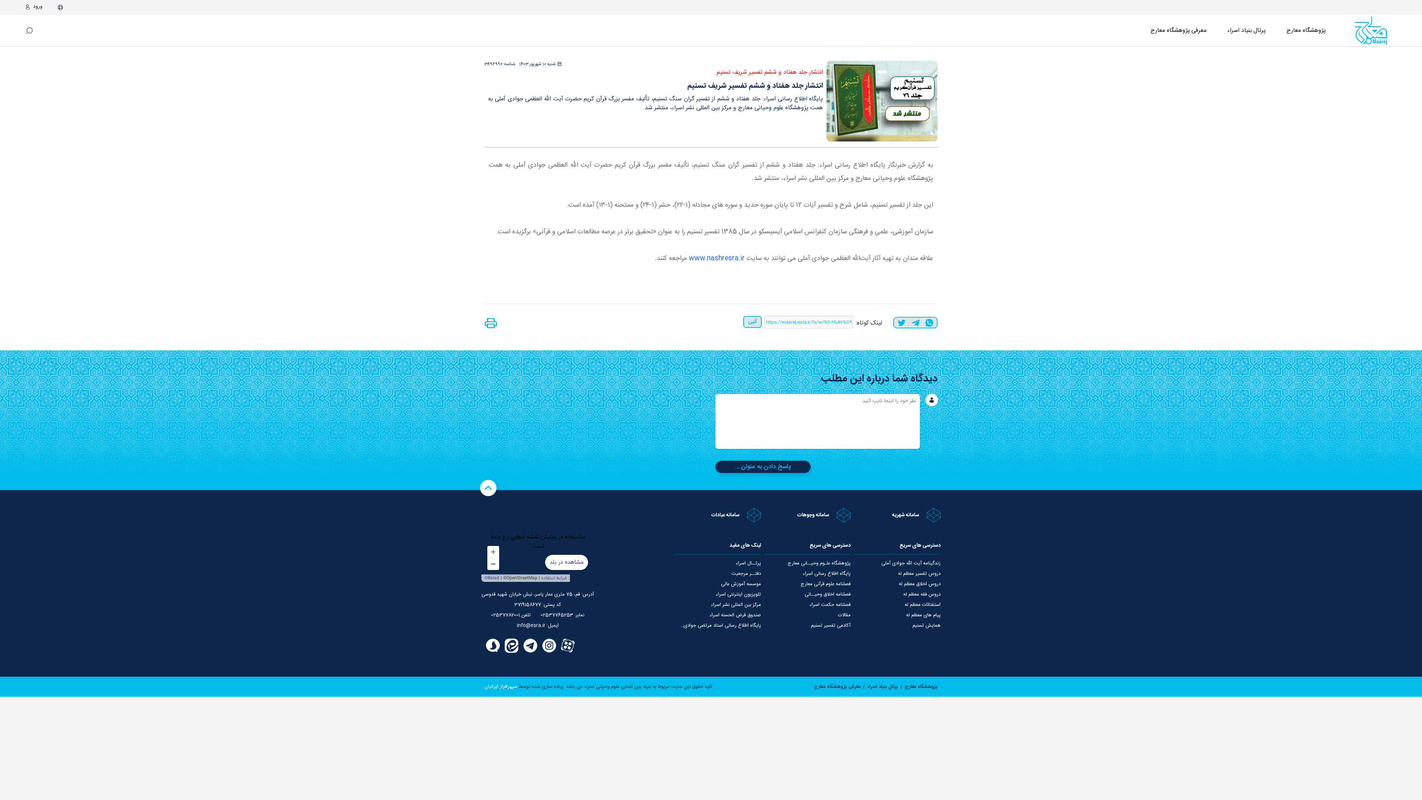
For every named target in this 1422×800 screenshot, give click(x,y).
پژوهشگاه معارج (1306, 31)
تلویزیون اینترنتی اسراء (738, 594)
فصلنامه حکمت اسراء (830, 605)
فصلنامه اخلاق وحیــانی (828, 594)
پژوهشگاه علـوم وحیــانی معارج (819, 563)
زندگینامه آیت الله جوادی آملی (911, 563)
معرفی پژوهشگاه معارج (1178, 31)
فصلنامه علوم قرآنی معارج (826, 584)
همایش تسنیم (926, 625)
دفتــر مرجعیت (746, 574)
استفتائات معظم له (923, 605)
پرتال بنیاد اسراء (882, 687)
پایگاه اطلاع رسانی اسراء (827, 574)
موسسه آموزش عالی (741, 584)
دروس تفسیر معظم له (919, 574)
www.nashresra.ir (717, 258)
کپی (752, 321)
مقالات (844, 615)
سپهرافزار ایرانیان (500, 687)
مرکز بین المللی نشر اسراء (736, 605)
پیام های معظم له (923, 615)
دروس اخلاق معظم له (920, 584)
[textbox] (817, 421)
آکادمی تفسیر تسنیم (831, 625)
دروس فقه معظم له (922, 594)
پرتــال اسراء (748, 563)
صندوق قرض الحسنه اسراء (735, 615)
